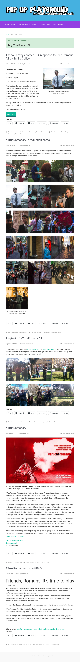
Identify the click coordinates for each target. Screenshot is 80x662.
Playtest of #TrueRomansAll (24, 338)
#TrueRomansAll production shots (28, 140)
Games (10, 562)
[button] (17, 171)
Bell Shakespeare (13, 132)
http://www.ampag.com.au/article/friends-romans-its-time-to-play (41, 629)
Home (7, 34)
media (20, 644)
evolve (26, 656)
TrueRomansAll (31, 132)
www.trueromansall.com (14, 541)
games (38, 562)
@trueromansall (11, 543)
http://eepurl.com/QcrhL (15, 536)
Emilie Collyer (22, 132)
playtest (44, 422)
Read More (11, 114)
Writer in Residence (41, 132)
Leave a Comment (68, 64)
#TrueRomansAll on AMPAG (24, 568)
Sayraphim (27, 64)
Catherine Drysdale (47, 332)
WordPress (52, 656)
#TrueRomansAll (33, 349)
